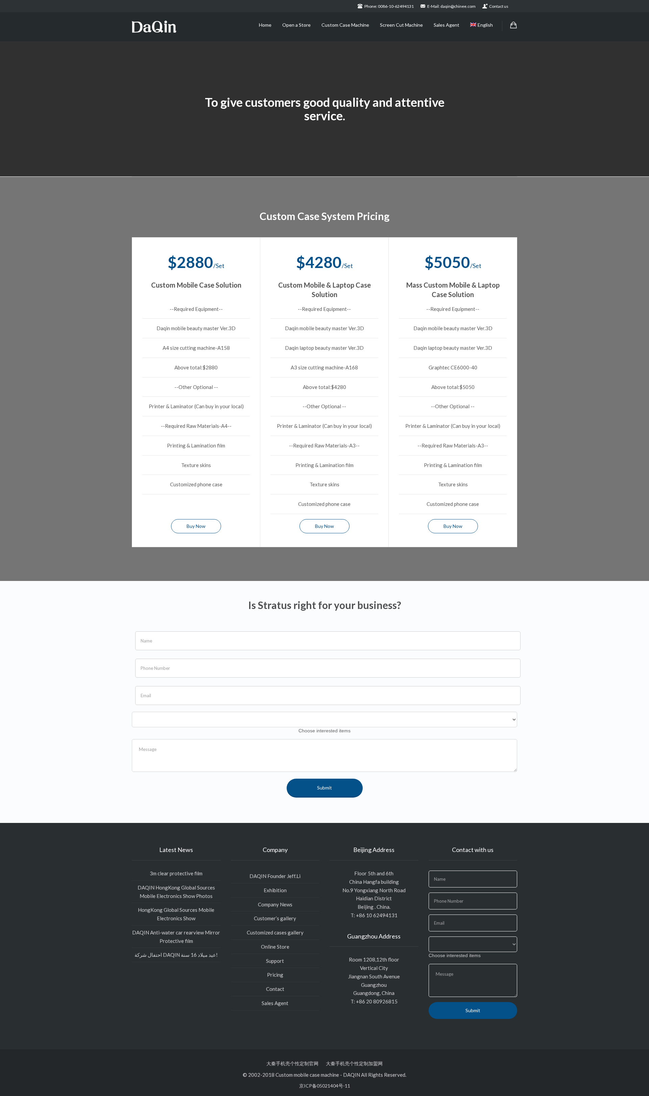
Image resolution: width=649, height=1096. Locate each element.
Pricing (275, 975)
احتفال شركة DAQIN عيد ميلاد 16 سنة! (176, 955)
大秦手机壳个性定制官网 (292, 1063)
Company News (275, 904)
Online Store (275, 947)
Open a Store (296, 25)
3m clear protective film (176, 873)
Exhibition (275, 890)
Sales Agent (446, 25)
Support (275, 961)
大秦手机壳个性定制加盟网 (354, 1063)
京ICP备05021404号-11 (324, 1086)
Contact (275, 989)
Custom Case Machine (345, 25)
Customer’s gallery (275, 918)
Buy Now (196, 526)
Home (265, 25)
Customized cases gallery (275, 932)
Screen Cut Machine (401, 25)
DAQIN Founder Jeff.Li (275, 876)
